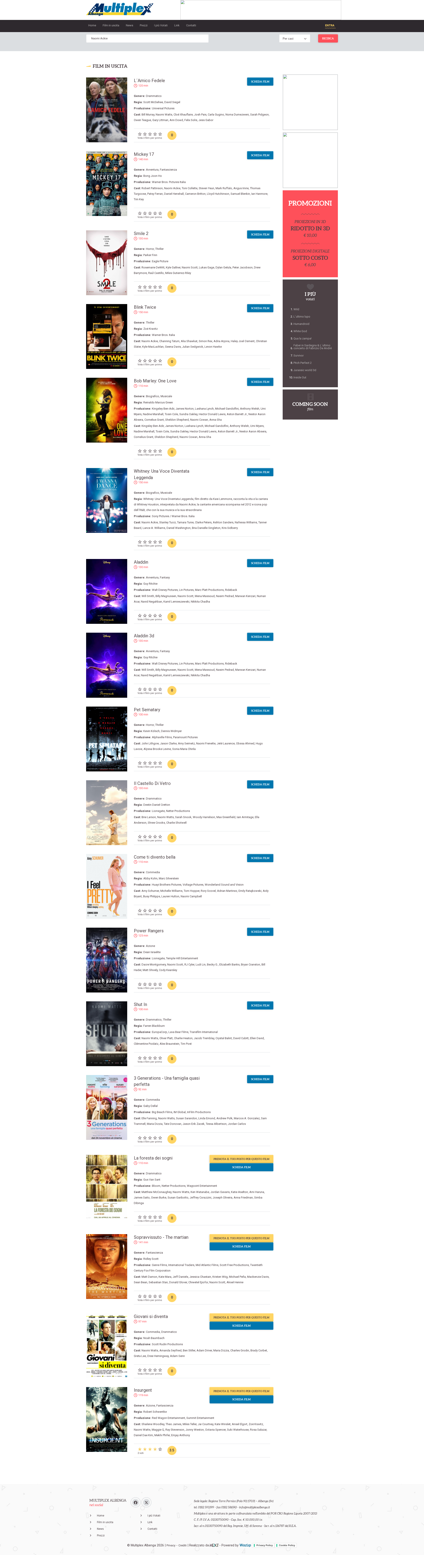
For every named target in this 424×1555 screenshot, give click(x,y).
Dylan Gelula (223, 267)
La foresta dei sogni (153, 1158)
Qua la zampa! (302, 338)
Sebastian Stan (158, 1282)
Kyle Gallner (173, 267)
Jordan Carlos (237, 1123)
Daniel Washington (179, 528)
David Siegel (172, 102)
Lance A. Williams (154, 528)
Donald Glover (178, 1282)
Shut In (140, 1004)
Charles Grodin (239, 1350)
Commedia (153, 872)
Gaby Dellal (150, 1106)
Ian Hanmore (259, 193)
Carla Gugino (216, 114)
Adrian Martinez (227, 890)
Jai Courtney (205, 1424)
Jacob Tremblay (204, 1038)
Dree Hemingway (158, 1356)
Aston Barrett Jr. (237, 414)
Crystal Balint (224, 1038)
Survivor (298, 355)
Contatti (191, 25)
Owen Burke (158, 1197)
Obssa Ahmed (245, 743)
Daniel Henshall (174, 193)
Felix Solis (190, 120)
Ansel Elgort (239, 1424)
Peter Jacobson (243, 267)
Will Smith (148, 596)
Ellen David (257, 1038)
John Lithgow (150, 743)
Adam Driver (204, 1350)
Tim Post (186, 1043)
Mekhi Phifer (162, 1435)
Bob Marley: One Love (155, 380)
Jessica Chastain (200, 1276)
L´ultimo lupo (301, 316)
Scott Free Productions (234, 1265)
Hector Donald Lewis (212, 414)
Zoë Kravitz (150, 328)
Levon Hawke (213, 346)
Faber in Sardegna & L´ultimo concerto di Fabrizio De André (312, 347)
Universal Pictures (163, 108)
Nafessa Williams (246, 522)
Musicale (166, 396)
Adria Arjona (221, 341)
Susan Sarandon (186, 1118)
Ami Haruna (256, 1192)
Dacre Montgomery (154, 964)
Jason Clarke (168, 743)
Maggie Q (158, 1429)
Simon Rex (205, 341)
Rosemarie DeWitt (153, 267)
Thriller (159, 248)
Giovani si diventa (151, 1316)
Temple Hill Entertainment (182, 958)
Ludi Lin (201, 964)
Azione (150, 946)
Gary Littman (160, 120)
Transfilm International (204, 1032)
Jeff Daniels (180, 1276)
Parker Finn (150, 255)
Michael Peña (237, 1276)
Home (92, 25)
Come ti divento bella (154, 857)
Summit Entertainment (200, 1418)
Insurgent (143, 1390)
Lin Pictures (186, 590)
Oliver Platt (166, 1038)
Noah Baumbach (154, 1338)
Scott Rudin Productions (167, 1344)
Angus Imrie (241, 188)
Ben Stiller (189, 1350)
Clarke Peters (203, 522)
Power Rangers (149, 930)
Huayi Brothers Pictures (166, 884)
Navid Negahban (151, 601)
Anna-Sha (215, 419)
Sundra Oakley (188, 414)
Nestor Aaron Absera (252, 431)
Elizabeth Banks (229, 964)
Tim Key (139, 199)
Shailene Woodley (153, 1424)
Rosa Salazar (258, 1429)
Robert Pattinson (152, 188)
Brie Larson (149, 817)
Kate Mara (165, 1276)
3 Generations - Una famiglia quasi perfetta (167, 1081)
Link (177, 25)
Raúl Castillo (156, 273)
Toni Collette (189, 188)
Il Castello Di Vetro (152, 783)
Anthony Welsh (249, 408)
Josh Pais (200, 114)
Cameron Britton (195, 193)
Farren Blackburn (154, 1025)
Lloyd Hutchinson (218, 193)
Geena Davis (173, 346)
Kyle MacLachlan (153, 346)
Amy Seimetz (186, 743)
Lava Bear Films (178, 1032)
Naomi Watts (164, 114)
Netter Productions (178, 811)
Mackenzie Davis (258, 1276)
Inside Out (299, 377)
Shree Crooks (156, 822)
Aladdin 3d (144, 635)
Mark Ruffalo (224, 188)
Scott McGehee (153, 102)
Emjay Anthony (180, 1435)
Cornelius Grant (154, 419)
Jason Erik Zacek (193, 1123)
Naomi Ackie (172, 188)
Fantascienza (168, 169)
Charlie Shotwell (176, 822)
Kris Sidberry (230, 528)
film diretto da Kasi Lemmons (213, 499)
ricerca (328, 38)
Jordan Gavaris (220, 1192)
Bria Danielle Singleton (206, 528)
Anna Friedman (243, 1197)
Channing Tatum (169, 341)
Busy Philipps (151, 896)
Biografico (152, 396)
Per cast (288, 38)
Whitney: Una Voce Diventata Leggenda (161, 474)
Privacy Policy (264, 1545)
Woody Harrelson (204, 817)
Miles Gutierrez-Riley (178, 273)
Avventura (152, 169)
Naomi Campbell (191, 896)
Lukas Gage (206, 267)
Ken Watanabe (200, 1192)
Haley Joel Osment (243, 341)
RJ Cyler (189, 964)
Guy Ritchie (150, 583)
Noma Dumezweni (237, 114)
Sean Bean (140, 1282)
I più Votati (161, 25)
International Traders (181, 1265)
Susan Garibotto (178, 1197)
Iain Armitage (245, 817)
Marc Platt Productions (209, 590)
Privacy (171, 1545)
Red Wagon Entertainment (168, 1418)
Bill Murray (148, 114)
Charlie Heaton (183, 1038)
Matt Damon (149, 1276)
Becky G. (212, 964)
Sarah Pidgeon (259, 114)
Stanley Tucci (167, 522)
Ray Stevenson (174, 1429)
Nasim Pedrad (225, 596)
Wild (296, 309)
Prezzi (144, 25)
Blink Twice (145, 307)
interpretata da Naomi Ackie (178, 504)
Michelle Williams (171, 890)
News (129, 25)
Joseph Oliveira (222, 1197)
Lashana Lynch (204, 408)
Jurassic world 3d (304, 370)
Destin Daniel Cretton (156, 804)
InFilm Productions (199, 1112)
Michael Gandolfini (227, 408)
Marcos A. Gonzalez (247, 1118)
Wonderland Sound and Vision (224, 884)
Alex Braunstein (169, 1043)
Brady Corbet (258, 1350)
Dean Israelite (152, 952)
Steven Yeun (206, 188)
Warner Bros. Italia (163, 335)
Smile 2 (141, 233)
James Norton (185, 408)
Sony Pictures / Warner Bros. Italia (173, 516)
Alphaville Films (162, 737)
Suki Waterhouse (238, 1429)
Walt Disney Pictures (165, 590)
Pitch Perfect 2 (302, 362)
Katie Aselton (239, 1192)
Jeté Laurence (226, 743)
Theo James (173, 1424)
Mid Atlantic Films (207, 1265)
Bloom (156, 1185)
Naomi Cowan (199, 419)
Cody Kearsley (168, 970)
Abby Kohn (150, 878)
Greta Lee (140, 1356)
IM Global (180, 1112)
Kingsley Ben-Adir (163, 408)
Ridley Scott (151, 1258)
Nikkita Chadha (200, 601)
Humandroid (301, 323)
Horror (150, 248)
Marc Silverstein (169, 878)
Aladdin (141, 562)
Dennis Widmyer (171, 731)
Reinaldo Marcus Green (158, 402)
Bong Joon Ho (152, 175)
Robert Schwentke (155, 1411)
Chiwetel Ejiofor (198, 1282)
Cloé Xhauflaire (183, 114)
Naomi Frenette (206, 743)
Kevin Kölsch (151, 731)
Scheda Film (260, 81)
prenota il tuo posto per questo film (241, 1159)
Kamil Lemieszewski (176, 601)
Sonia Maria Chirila (184, 749)
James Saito (142, 1197)
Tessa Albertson (216, 1123)
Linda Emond (206, 1118)
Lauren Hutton (170, 896)
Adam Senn (177, 1356)
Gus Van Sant (151, 1179)
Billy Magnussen (165, 596)
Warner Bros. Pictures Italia (169, 182)
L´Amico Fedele (149, 80)
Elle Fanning (149, 1118)
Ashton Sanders (223, 522)
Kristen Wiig (220, 1276)
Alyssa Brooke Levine (157, 749)
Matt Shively (150, 970)
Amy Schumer (150, 890)
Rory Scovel (208, 890)
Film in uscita (111, 25)
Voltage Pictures (193, 884)
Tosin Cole (171, 414)
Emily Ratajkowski (249, 890)
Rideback (231, 590)
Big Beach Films (162, 1112)
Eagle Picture (160, 261)
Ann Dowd (176, 120)
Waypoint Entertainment (202, 1185)
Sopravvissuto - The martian (161, 1237)
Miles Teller (190, 1424)
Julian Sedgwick (192, 346)
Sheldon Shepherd (177, 419)
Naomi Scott (190, 267)
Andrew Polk (224, 1118)
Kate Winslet (223, 1424)
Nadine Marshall (153, 414)
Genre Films (159, 1265)
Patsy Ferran (155, 193)
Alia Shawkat (189, 341)
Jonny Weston (195, 1429)
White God (300, 331)
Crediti (182, 1545)
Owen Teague (142, 120)
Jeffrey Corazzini (200, 1197)
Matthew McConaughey (156, 1192)
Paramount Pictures (185, 737)
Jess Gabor (206, 120)
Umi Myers (257, 426)
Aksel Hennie (235, 1282)
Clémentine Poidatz (146, 1043)
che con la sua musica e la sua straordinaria (174, 510)
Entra (329, 25)
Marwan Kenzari (245, 596)
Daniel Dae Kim (143, 1435)
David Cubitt (241, 1038)
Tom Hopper (191, 890)
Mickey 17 (144, 154)
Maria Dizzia (155, 1123)
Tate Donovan (172, 1123)
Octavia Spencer (215, 1429)
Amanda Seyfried (170, 1350)
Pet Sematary (147, 709)
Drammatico (154, 96)
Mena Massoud (205, 596)
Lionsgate (158, 811)
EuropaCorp (159, 1032)
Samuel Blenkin (240, 193)
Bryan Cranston (250, 964)
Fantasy (165, 577)
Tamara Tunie (185, 522)
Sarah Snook (183, 817)
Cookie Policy (287, 1545)
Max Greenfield (225, 817)
